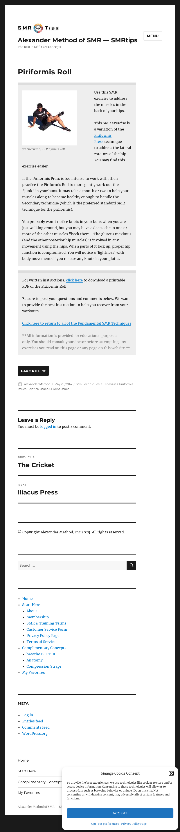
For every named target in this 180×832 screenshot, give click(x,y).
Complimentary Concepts (44, 648)
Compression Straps (44, 666)
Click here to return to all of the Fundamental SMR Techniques (76, 323)
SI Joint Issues (59, 389)
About (32, 611)
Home (27, 598)
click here (74, 280)
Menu (153, 36)
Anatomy (35, 660)
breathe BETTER (41, 654)
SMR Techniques (87, 384)
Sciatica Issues (38, 389)
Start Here (31, 604)
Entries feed (32, 721)
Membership (38, 617)
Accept (120, 813)
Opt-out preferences (105, 823)
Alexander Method (37, 384)
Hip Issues (110, 384)
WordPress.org (35, 733)
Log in (27, 715)
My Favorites (33, 672)
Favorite (31, 371)
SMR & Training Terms (46, 623)
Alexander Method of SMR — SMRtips (77, 40)
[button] (171, 773)
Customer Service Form (47, 629)
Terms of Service (41, 641)
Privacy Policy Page (134, 823)
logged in (48, 426)
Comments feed (36, 727)
